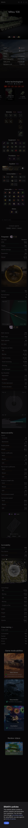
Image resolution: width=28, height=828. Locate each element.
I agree (6, 823)
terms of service (11, 819)
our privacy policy (17, 815)
